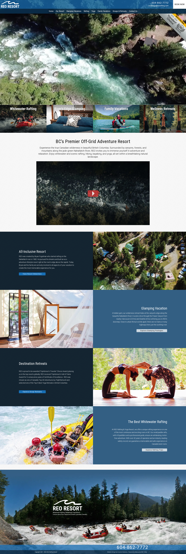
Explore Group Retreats (32, 392)
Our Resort (60, 11)
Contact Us (133, 11)
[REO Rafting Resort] (10, 4)
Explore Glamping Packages (151, 331)
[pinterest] (58, 547)
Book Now (180, 4)
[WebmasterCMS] (149, 552)
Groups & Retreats (120, 11)
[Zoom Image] (93, 193)
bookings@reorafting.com (159, 6)
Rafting (86, 11)
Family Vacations (104, 11)
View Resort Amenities (32, 274)
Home (51, 11)
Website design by (117, 552)
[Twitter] (46, 547)
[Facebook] (50, 547)
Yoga (93, 11)
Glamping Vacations (73, 11)
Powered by (137, 552)
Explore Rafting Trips (154, 450)
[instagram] (54, 547)
